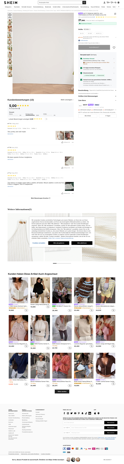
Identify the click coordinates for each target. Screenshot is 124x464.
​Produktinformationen (27, 432)
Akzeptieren (67, 445)
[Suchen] (84, 2)
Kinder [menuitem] (103, 7)
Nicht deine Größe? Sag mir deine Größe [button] (88, 43)
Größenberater (25, 424)
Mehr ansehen (62, 391)
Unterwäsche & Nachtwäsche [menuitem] (70, 7)
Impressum (11, 413)
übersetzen (10, 134)
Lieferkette (11, 420)
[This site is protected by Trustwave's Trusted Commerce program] (64, 452)
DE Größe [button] (86, 29)
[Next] (114, 237)
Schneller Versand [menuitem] (26, 7)
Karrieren (10, 422)
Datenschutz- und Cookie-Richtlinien (107, 437)
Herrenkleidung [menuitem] (84, 7)
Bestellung (24, 420)
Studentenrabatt (12, 426)
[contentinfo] (90, 449)
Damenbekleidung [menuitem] (38, 7)
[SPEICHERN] (114, 47)
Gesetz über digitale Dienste (13, 435)
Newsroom (11, 428)
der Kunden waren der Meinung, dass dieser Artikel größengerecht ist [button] (94, 37)
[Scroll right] (118, 7)
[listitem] (18, 295)
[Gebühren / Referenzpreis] (85, 20)
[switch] (45, 119)
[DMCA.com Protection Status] (68, 452)
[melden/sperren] (73, 142)
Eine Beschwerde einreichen (12, 438)
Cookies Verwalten (45, 454)
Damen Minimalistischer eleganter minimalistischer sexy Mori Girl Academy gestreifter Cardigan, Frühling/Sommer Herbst (105, 306)
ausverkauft (94, 47)
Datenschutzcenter (110, 439)
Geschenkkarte (39, 418)
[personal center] (104, 2)
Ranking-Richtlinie (26, 429)
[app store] (95, 414)
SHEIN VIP (11, 433)
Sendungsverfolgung (27, 422)
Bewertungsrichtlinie (13, 108)
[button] (115, 2)
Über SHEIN (11, 415)
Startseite (10, 10)
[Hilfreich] (62, 142)
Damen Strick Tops (51, 10)
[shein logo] (10, 2)
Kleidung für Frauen (28, 10)
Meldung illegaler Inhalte (26, 427)
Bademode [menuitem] (48, 7)
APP (95, 409)
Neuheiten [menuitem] (17, 7)
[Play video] (43, 53)
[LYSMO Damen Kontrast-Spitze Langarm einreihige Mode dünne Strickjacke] (18, 290)
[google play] (98, 414)
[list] (77, 413)
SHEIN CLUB (11, 431)
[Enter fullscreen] (72, 92)
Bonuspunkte (39, 416)
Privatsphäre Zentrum (13, 454)
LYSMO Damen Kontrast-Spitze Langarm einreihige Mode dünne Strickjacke (18, 306)
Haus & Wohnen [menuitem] (95, 7)
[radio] (81, 33)
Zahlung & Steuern (40, 414)
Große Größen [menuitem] (57, 7)
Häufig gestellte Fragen (41, 421)
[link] (108, 2)
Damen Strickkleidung (39, 10)
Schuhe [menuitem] (109, 7)
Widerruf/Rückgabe (27, 415)
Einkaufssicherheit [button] (88, 73)
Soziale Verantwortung (14, 418)
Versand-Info (25, 413)
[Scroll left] (116, 7)
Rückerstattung (26, 418)
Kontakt (37, 412)
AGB (9, 424)
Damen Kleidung (18, 10)
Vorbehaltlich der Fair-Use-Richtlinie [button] (92, 69)
